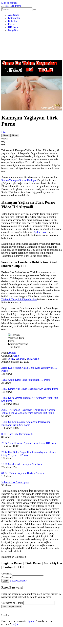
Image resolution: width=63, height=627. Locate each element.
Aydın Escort (40, 232)
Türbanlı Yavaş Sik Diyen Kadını (19, 299)
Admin (12, 352)
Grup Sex (13, 30)
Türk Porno (33, 358)
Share (14, 135)
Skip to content (9, 2)
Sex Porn (20, 358)
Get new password (12, 606)
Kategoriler (14, 18)
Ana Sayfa (13, 15)
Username (6, 573)
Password (6, 577)
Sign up (31, 621)
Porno (11, 24)
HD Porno (13, 27)
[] (34, 9)
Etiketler (12, 21)
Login (5, 580)
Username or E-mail (12, 602)
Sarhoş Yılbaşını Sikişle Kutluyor (19, 180)
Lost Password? (18, 580)
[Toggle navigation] (2, 6)
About (5, 135)
